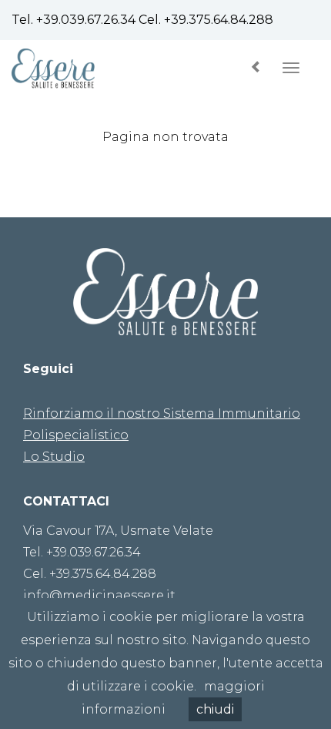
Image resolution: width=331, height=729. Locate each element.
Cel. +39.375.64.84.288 (89, 573)
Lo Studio (54, 456)
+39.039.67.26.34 (85, 19)
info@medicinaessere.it (99, 595)
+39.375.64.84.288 (218, 19)
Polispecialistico (76, 435)
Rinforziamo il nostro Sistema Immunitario (161, 413)
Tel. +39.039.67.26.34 (82, 552)
